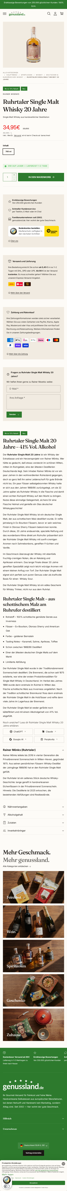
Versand (17, 135)
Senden (12, 414)
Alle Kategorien (10, 72)
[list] (33, 1060)
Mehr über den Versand (20, 293)
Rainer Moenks (11, 94)
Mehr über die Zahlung (18, 354)
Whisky (39, 75)
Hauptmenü (12, 75)
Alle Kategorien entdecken (15, 866)
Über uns (14, 241)
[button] (4, 13)
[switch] (7, 1186)
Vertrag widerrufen (33, 1153)
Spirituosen (26, 75)
